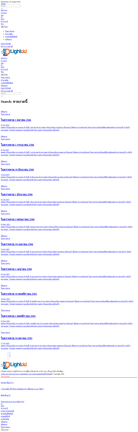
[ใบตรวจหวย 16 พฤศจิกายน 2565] (69, 282)
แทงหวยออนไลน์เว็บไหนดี (42, 374)
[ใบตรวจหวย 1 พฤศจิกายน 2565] (69, 306)
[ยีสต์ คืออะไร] (69, 391)
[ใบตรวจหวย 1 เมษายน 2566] (69, 257)
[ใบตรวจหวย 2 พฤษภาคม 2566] (69, 207)
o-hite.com (4, 374)
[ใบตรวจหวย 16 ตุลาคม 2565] (69, 328)
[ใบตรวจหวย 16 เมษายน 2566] (69, 232)
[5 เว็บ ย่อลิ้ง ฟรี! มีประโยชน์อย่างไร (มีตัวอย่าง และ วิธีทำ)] (69, 385)
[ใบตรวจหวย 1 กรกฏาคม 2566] (69, 132)
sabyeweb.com (14, 374)
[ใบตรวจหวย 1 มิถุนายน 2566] (69, 182)
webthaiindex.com (25, 374)
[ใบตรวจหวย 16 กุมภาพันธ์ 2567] (69, 398)
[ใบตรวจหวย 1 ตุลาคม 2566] (69, 108)
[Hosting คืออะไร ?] (69, 379)
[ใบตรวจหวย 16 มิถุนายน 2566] (69, 157)
